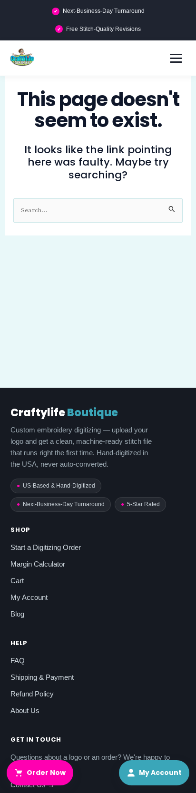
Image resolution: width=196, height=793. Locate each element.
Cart (17, 581)
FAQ (17, 660)
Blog (17, 614)
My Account (29, 597)
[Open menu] (176, 58)
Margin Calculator (37, 564)
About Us (24, 710)
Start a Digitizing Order (45, 547)
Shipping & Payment (42, 677)
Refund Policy (32, 694)
